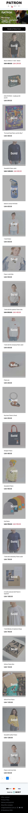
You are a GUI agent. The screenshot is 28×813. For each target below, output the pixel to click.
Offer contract (5, 797)
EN (18, 6)
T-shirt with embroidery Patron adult (13, 556)
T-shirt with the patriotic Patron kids (13, 309)
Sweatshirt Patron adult (10, 168)
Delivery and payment (7, 802)
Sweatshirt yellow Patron (10, 734)
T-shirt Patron (7, 239)
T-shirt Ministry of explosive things (13, 629)
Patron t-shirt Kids (8, 274)
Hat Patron (7, 521)
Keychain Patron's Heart (10, 415)
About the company (7, 805)
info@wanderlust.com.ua (8, 807)
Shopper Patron (8, 450)
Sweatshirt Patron (8, 486)
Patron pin (6, 380)
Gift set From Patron (9, 699)
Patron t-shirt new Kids (10, 770)
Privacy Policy (5, 800)
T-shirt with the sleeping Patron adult (13, 344)
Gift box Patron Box (9, 664)
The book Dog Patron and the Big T (13, 133)
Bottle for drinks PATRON (10, 203)
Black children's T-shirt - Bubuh (12, 60)
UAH (15, 6)
